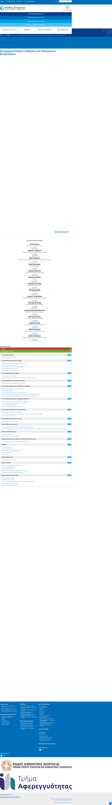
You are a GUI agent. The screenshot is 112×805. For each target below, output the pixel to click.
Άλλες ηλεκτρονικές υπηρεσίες (27, 726)
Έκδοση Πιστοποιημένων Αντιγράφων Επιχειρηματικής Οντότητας (28, 715)
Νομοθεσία (4, 444)
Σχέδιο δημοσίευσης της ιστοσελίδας (9, 459)
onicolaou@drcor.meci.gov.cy (34, 321)
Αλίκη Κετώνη (34, 244)
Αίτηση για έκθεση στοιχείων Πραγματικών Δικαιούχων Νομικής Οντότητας (19, 439)
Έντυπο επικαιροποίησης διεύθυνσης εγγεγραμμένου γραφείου (14, 363)
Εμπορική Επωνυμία (5, 721)
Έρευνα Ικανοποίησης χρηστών (36, 692)
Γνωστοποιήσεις (5, 454)
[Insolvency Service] (36, 789)
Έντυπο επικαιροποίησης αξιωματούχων (9, 365)
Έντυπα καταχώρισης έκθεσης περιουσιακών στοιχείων (12, 406)
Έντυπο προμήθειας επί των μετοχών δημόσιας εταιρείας (13, 366)
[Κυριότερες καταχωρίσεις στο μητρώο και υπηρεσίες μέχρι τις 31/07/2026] (11, 553)
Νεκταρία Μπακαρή (34, 303)
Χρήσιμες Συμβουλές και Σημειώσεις (10, 475)
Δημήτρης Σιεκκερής (34, 284)
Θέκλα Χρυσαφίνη (34, 264)
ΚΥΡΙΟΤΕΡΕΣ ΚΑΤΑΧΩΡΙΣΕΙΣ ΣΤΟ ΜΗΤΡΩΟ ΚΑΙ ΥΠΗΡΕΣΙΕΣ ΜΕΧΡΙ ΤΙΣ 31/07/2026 (17, 558)
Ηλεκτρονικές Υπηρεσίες (45, 29)
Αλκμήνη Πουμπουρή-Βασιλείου (34, 310)
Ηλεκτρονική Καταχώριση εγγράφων (27, 725)
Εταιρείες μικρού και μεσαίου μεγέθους (9, 483)
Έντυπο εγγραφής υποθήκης (7, 390)
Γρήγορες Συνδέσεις (6, 462)
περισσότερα (2, 538)
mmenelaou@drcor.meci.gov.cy (34, 334)
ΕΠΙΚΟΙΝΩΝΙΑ (42, 733)
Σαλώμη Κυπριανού (34, 271)
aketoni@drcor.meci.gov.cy (34, 249)
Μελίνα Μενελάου (35, 329)
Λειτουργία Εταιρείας (34, 35)
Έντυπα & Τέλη (42, 706)
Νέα (40, 710)
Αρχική (2, 1)
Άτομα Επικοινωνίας (34, 240)
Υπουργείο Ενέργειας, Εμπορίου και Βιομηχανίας (9, 796)
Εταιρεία (18, 35)
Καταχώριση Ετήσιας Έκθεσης (7, 468)
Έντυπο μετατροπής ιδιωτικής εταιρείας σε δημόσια (12, 412)
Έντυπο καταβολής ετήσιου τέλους (8, 415)
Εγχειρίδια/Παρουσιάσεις (7, 457)
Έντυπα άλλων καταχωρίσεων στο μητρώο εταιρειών (14, 409)
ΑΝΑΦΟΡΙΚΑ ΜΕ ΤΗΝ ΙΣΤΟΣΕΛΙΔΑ (47, 743)
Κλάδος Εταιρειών (11, 1)
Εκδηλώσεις (42, 713)
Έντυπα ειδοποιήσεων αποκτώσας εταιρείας (12, 418)
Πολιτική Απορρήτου (68, 798)
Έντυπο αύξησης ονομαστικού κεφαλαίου (10, 370)
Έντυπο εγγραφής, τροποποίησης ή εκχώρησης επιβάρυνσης (13, 388)
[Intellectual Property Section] (36, 771)
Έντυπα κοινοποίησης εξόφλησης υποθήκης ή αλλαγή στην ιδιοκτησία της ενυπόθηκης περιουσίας (20, 395)
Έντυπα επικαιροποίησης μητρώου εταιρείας (12, 360)
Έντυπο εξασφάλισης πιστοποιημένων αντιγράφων (13, 380)
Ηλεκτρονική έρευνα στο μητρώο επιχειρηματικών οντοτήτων (27, 723)
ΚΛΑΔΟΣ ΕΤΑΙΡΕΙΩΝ (43, 729)
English (56, 1)
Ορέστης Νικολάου (34, 317)
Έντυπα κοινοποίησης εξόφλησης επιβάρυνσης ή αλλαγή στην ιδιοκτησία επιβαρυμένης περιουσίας (21, 394)
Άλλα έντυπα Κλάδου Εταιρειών (9, 431)
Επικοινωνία (20, 1)
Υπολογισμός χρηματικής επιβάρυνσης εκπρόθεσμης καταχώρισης (47, 723)
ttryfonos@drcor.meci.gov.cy (34, 256)
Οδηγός (40, 35)
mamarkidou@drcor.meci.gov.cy (34, 263)
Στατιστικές (42, 711)
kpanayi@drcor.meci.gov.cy (35, 328)
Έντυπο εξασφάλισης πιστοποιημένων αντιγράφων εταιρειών (13, 383)
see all (69, 360)
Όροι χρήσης (53, 798)
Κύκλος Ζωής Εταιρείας (25, 35)
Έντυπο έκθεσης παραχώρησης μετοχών (9, 368)
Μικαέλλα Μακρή (34, 290)
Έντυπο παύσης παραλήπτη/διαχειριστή (9, 404)
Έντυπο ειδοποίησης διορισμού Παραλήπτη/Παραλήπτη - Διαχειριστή (15, 401)
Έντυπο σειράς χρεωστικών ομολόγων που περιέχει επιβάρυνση (14, 392)
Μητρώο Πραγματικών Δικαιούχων (36, 13)
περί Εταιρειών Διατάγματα (7, 452)
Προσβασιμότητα (59, 798)
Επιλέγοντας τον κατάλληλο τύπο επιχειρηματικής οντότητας (7, 717)
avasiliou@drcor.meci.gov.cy (34, 315)
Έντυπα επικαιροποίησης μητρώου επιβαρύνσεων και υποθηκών (16, 386)
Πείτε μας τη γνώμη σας (37, 698)
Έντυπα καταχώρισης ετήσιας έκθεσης (10, 373)
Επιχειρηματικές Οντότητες (9, 29)
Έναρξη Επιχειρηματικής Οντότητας (36, 17)
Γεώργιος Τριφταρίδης (34, 296)
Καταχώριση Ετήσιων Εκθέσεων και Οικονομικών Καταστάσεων (54, 35)
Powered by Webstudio (68, 802)
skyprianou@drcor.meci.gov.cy (34, 275)
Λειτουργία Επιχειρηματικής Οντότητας (36, 21)
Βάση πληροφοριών (63, 29)
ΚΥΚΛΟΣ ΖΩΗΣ (4, 704)
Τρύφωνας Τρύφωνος (35, 250)
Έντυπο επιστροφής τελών (7, 434)
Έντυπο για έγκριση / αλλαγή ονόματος (9, 357)
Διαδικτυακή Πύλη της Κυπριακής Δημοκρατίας (63, 800)
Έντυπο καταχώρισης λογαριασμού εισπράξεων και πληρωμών (14, 403)
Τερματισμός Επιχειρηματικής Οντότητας (36, 24)
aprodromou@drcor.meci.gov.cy (34, 340)
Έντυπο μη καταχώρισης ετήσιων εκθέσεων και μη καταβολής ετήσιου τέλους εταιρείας (18, 377)
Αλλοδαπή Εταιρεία (5, 724)
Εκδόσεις (41, 714)
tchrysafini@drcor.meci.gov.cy (34, 269)
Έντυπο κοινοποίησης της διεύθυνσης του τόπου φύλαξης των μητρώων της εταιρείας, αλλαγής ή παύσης (22, 414)
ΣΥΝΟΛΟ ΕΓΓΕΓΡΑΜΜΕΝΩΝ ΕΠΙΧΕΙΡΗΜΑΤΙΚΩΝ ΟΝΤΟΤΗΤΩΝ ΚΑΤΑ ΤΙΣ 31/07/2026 (18, 533)
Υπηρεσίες (27, 29)
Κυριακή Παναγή (34, 323)
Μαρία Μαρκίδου (34, 258)
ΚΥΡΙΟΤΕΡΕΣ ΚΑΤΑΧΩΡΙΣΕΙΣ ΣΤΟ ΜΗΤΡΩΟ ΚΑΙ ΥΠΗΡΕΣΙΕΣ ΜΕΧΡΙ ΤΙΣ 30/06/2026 (17, 637)
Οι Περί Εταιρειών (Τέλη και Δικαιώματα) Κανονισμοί (12, 450)
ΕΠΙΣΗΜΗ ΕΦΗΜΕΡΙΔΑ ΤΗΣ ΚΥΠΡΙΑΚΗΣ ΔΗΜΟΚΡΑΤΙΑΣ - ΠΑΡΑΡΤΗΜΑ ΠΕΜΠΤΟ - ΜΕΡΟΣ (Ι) (20, 513)
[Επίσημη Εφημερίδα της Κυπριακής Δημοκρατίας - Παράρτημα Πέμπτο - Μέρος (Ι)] (4, 508)
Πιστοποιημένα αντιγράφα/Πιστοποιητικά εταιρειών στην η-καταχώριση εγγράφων (18, 481)
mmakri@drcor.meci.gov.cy (35, 295)
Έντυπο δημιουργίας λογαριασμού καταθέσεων (11, 436)
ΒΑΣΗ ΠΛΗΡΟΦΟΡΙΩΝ (44, 704)
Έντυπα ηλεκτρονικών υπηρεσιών (9, 424)
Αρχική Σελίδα (2, 35)
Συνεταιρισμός (4, 720)
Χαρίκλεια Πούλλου (34, 277)
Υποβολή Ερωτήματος (36, 680)
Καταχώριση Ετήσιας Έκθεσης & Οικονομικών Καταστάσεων (27, 713)
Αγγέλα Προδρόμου (34, 336)
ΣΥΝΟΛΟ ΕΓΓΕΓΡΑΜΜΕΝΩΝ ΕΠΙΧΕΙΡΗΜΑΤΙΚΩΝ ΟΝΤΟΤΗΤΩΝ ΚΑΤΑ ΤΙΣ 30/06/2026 (18, 612)
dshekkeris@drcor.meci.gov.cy (34, 288)
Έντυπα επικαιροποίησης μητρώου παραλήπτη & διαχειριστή (15, 398)
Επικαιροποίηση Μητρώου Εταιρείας (9, 467)
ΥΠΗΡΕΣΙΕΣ (22, 704)
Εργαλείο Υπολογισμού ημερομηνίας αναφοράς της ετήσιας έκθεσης (15, 470)
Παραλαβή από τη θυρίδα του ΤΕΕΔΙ (8, 479)
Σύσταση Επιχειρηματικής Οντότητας (28, 706)
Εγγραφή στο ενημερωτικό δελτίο (36, 686)
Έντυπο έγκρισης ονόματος (8, 355)
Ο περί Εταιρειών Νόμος (6, 447)
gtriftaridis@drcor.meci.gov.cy (34, 301)
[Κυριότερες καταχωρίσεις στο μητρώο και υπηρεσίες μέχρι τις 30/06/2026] (11, 632)
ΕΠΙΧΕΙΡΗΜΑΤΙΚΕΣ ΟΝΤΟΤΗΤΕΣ (8, 714)
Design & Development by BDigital (58, 802)
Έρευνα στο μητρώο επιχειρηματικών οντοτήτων (11, 465)
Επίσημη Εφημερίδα (43, 707)
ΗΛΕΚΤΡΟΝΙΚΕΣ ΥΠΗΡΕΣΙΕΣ (26, 721)
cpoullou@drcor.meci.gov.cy (35, 282)
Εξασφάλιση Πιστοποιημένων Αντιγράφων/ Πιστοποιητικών (13, 472)
